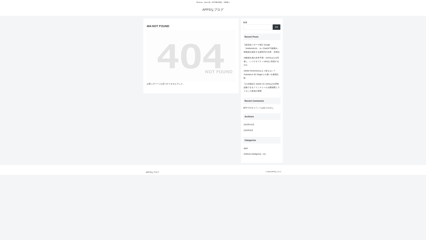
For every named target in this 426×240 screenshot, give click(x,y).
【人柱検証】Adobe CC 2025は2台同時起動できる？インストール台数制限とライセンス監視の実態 (262, 87)
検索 (245, 22)
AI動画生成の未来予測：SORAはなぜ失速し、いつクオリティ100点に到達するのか (261, 61)
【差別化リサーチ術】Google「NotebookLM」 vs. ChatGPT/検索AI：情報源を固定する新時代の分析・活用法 (262, 48)
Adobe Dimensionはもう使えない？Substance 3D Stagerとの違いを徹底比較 (261, 74)
